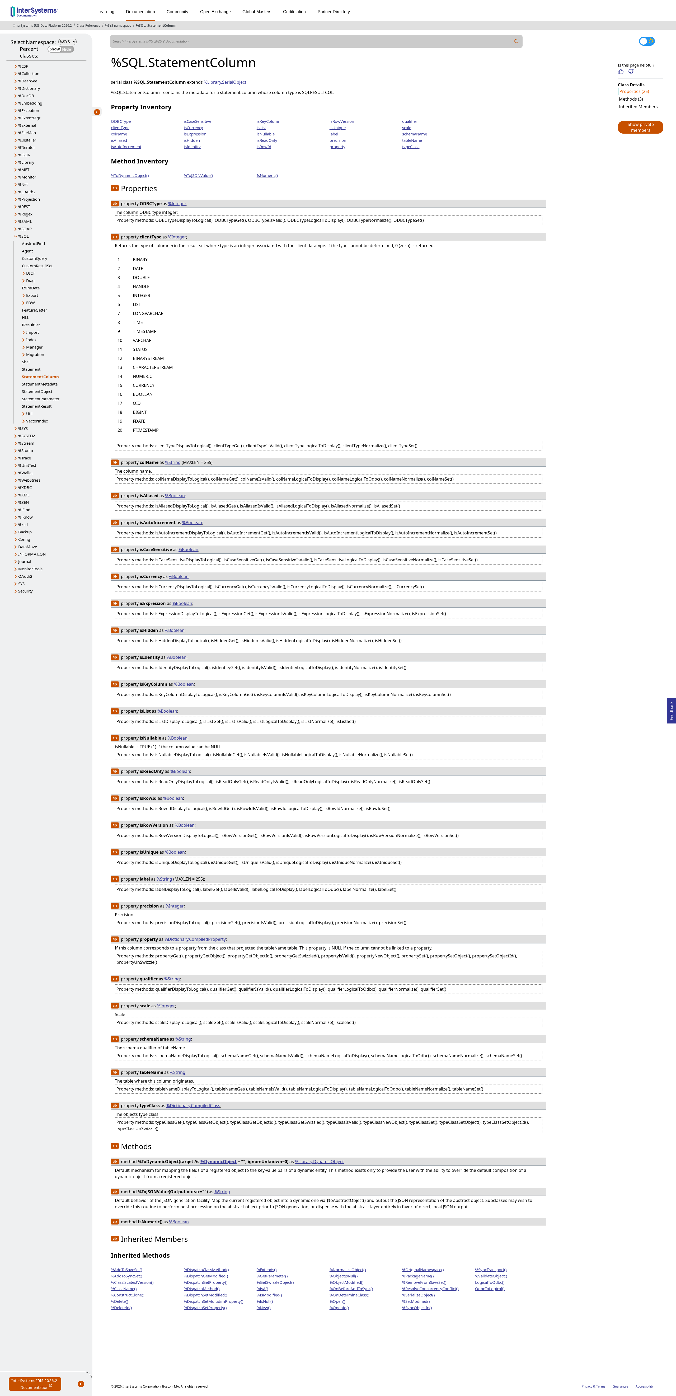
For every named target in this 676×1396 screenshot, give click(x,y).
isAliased (119, 140)
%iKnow (25, 517)
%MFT (23, 169)
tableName (412, 140)
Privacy (587, 1386)
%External (27, 125)
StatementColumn (161, 25)
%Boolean (175, 496)
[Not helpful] (631, 71)
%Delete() (119, 1301)
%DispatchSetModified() (205, 1295)
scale (406, 127)
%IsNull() (265, 1301)
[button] (640, 127)
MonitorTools (30, 568)
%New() (264, 1307)
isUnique (338, 127)
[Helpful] (620, 71)
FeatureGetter (34, 310)
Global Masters (256, 12)
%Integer (177, 203)
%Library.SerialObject (225, 82)
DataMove (27, 546)
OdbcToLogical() (490, 1288)
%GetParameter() (272, 1276)
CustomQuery (34, 258)
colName (119, 134)
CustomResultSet (37, 265)
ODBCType (121, 121)
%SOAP (25, 228)
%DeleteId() (121, 1307)
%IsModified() (269, 1295)
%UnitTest (27, 465)
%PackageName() (418, 1276)
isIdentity (192, 146)
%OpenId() (339, 1307)
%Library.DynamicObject (319, 1161)
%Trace (24, 457)
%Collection (28, 73)
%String (173, 462)
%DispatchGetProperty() (206, 1282)
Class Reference (88, 25)
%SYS (23, 428)
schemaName (414, 134)
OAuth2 (25, 576)
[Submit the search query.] (516, 41)
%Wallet (25, 472)
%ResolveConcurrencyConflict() (430, 1288)
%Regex (25, 214)
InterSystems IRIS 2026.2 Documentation (36, 1384)
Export (32, 295)
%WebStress (29, 480)
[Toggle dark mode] (647, 41)
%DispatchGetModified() (206, 1276)
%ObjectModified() (347, 1282)
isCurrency (193, 127)
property (337, 146)
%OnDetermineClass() (349, 1295)
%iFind (24, 509)
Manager (34, 347)
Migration (35, 354)
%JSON (24, 154)
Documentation (140, 12)
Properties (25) (634, 91)
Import (32, 332)
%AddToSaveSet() (126, 1269)
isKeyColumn (268, 121)
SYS (21, 583)
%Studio (25, 450)
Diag (30, 280)
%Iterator (26, 147)
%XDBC (25, 487)
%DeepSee (27, 80)
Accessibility (645, 1386)
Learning (105, 12)
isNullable (266, 134)
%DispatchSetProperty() (205, 1307)
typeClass (410, 146)
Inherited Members (638, 107)
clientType (120, 127)
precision (338, 140)
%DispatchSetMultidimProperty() (213, 1301)
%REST (24, 206)
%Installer (27, 140)
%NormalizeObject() (348, 1269)
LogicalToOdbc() (490, 1282)
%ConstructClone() (127, 1295)
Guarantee (620, 1386)
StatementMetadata (40, 384)
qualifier (409, 121)
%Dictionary (29, 88)
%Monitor (27, 177)
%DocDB (26, 95)
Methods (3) (631, 99)
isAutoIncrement (126, 146)
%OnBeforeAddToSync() (351, 1288)
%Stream (26, 443)
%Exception (28, 110)
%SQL (140, 25)
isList (261, 127)
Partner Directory (334, 12)
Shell (26, 361)
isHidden (192, 140)
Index (31, 339)
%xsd (23, 524)
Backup (25, 531)
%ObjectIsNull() (344, 1276)
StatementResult (36, 406)
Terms (600, 1386)
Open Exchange (215, 12)
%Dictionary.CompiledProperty (195, 939)
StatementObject (37, 391)
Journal (24, 561)
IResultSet (31, 324)
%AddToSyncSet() (126, 1276)
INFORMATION (32, 554)
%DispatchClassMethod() (206, 1269)
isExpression (195, 134)
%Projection (29, 199)
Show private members (641, 127)
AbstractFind (33, 243)
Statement (31, 369)
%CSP (23, 66)
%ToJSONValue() (198, 175)
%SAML (25, 221)
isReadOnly (267, 140)
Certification (294, 12)
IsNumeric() (267, 175)
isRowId (264, 146)
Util (29, 413)
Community (177, 12)
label (334, 134)
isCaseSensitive (197, 121)
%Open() (337, 1301)
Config (24, 539)
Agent (27, 250)
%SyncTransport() (491, 1269)
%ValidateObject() (491, 1276)
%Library (26, 162)
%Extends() (267, 1269)
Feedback (671, 709)
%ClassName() (124, 1288)
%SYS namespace (118, 25)
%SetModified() (416, 1301)
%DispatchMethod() (202, 1288)
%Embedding (30, 103)
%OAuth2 (27, 191)
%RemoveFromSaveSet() (424, 1282)
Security (25, 591)
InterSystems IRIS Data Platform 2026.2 (42, 25)
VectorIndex (37, 421)
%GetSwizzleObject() (275, 1282)
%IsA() (262, 1288)
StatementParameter (40, 398)
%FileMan (27, 132)
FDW (30, 302)
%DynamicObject (218, 1161)
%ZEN (23, 502)
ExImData (31, 287)
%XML (24, 494)
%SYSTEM (27, 435)
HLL (25, 317)
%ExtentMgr (29, 117)
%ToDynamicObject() (130, 175)
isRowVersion (342, 121)
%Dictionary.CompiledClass (193, 1105)
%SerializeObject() (418, 1295)
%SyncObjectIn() (417, 1307)
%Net (23, 184)
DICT (30, 273)
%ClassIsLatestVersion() (132, 1282)
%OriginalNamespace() (423, 1269)
